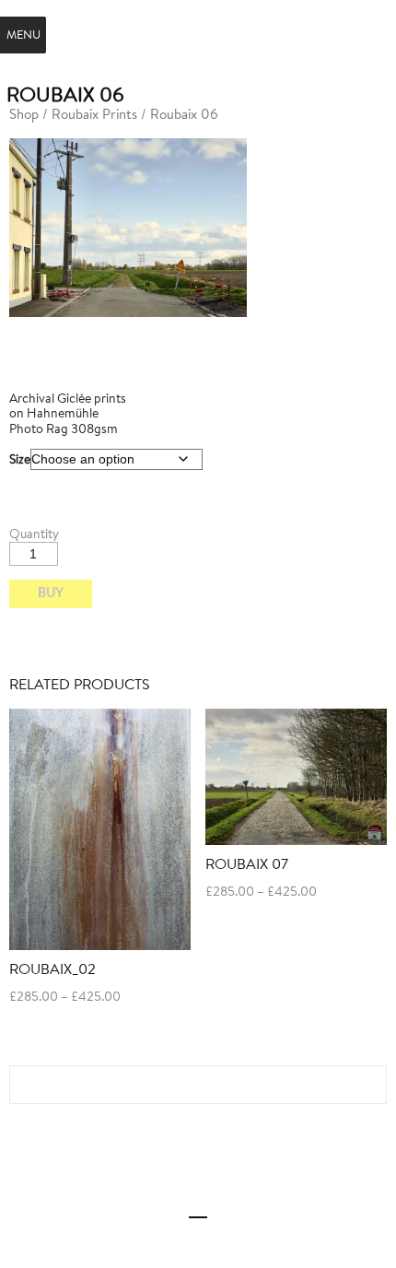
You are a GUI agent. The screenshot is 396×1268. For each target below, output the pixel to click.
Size (19, 459)
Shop (24, 114)
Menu (23, 34)
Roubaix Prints (94, 114)
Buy (51, 593)
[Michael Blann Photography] (198, 33)
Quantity (34, 534)
